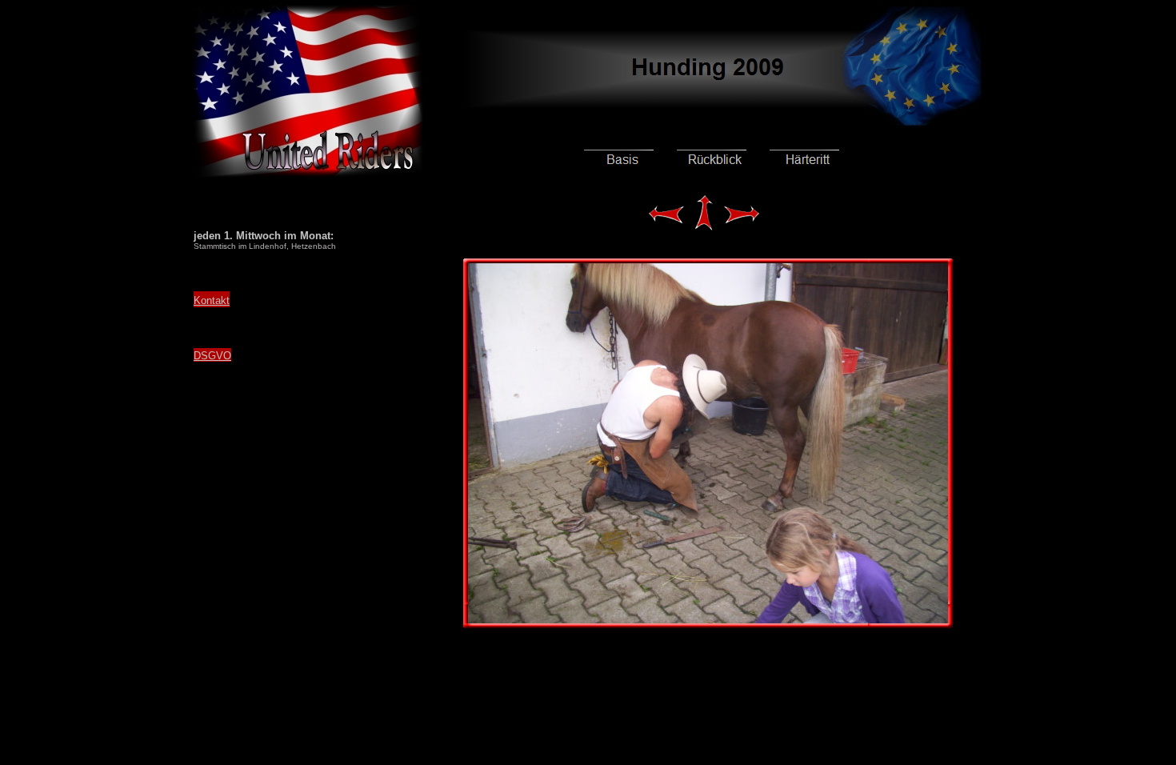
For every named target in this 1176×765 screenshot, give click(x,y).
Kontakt (212, 300)
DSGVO (212, 356)
